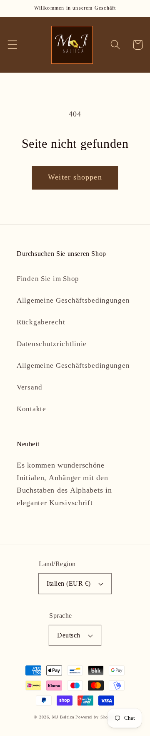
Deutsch (68, 635)
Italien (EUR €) (68, 583)
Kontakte (31, 409)
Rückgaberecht (41, 322)
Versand (29, 387)
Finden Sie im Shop (48, 279)
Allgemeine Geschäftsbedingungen (73, 300)
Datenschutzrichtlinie (52, 344)
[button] (13, 45)
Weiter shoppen (75, 177)
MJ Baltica (63, 717)
